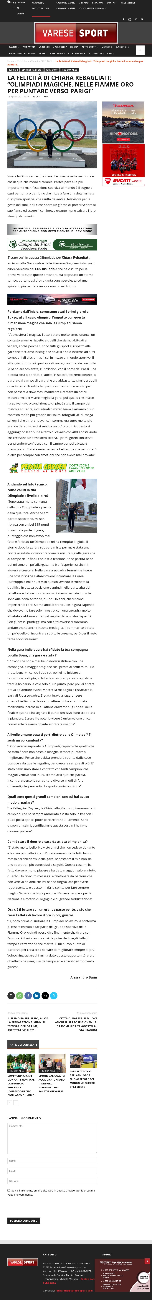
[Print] (11, 998)
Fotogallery (96, 53)
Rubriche (77, 53)
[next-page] (15, 1105)
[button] (140, 50)
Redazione (97, 2)
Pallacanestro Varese (22, 53)
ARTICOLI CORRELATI (23, 1047)
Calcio (13, 46)
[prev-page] (9, 1105)
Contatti (112, 2)
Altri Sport (89, 46)
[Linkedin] (36, 998)
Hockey (74, 46)
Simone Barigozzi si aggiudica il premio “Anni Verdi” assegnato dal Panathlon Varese (52, 1086)
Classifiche (122, 46)
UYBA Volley (60, 46)
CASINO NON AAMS (65, 2)
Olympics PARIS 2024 (41, 61)
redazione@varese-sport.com (74, 1293)
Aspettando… (58, 53)
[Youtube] (142, 19)
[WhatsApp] (19, 998)
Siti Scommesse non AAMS (91, 8)
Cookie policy (88, 1282)
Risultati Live (128, 2)
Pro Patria (28, 46)
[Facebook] (123, 19)
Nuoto (75, 1069)
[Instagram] (129, 19)
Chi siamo (83, 2)
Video (110, 53)
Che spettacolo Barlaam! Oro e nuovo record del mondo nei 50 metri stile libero (82, 1082)
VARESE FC (44, 46)
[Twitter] (135, 19)
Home (10, 61)
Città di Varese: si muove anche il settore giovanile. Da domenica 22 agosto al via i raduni (76, 1027)
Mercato (107, 46)
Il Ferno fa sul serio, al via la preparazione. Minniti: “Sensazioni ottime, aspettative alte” (28, 1027)
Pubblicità (49, 1285)
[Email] (45, 998)
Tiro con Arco (69, 70)
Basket (43, 53)
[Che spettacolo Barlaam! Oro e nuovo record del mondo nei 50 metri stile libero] (83, 1064)
